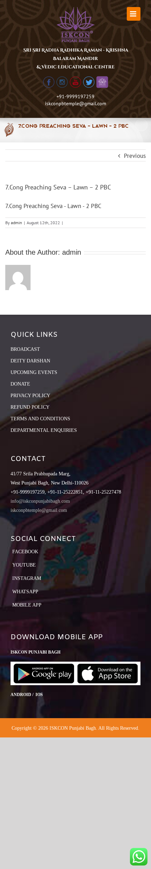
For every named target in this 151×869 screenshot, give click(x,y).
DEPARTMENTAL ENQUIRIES (44, 430)
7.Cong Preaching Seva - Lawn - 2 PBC (53, 206)
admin (16, 222)
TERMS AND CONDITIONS (40, 418)
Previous (135, 156)
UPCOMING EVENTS (34, 372)
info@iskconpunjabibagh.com (40, 501)
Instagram (26, 578)
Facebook (25, 551)
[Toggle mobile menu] (133, 14)
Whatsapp (25, 591)
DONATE (20, 384)
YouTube (24, 565)
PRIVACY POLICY (30, 395)
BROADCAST (25, 349)
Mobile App (26, 605)
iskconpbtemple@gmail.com (75, 103)
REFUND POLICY (30, 407)
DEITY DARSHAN (30, 360)
